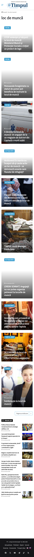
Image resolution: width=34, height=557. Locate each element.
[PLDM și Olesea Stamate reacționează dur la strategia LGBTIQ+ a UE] (27, 427)
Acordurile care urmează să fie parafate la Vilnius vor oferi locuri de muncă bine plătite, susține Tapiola (17, 322)
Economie (12, 548)
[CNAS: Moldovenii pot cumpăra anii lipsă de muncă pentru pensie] (27, 494)
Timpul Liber (21, 548)
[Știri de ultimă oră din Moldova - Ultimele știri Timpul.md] (17, 4)
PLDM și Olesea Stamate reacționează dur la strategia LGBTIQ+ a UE (9, 427)
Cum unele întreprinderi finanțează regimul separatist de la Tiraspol (10, 436)
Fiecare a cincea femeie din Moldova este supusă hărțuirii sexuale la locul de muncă (17, 199)
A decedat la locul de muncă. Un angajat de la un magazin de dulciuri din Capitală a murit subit (16, 136)
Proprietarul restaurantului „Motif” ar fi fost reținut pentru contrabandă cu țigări (11, 445)
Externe (5, 548)
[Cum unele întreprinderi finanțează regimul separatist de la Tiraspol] (27, 436)
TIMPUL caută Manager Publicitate (15, 248)
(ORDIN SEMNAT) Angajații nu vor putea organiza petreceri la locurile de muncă (16, 291)
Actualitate (8, 545)
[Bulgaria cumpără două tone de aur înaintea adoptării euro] (27, 455)
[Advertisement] (17, 518)
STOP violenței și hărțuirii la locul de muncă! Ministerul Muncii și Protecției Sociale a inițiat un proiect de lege (16, 43)
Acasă (5, 12)
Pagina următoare (22, 413)
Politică (16, 545)
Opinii (22, 545)
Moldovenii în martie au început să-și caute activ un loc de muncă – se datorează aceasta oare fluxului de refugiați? (15, 166)
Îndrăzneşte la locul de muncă (15, 402)
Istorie (27, 545)
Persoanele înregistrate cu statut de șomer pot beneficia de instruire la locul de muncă (16, 90)
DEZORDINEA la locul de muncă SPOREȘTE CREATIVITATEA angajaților (17, 355)
